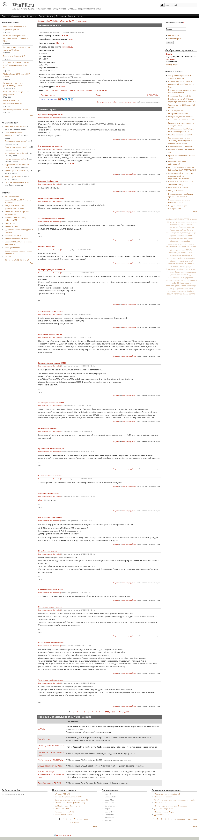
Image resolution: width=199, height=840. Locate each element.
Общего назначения (177, 263)
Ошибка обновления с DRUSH (181, 135)
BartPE (65, 35)
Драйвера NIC (182, 269)
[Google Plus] (59, 99)
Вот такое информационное (50, 518)
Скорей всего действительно (50, 680)
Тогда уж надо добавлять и (16, 182)
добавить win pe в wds (163, 808)
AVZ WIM (41, 729)
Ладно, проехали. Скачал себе (51, 402)
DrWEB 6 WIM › (153, 95)
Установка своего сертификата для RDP (72, 800)
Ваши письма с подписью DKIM (181, 120)
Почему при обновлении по (50, 334)
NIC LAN (8, 256)
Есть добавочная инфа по (16, 153)
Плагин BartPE (101, 90)
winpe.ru (55, 90)
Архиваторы (182, 238)
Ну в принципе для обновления (51, 270)
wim (47, 90)
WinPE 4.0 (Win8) (11, 226)
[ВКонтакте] (68, 99)
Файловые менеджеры (186, 258)
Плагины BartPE (67, 21)
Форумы (41, 21)
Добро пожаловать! (162, 814)
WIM (71, 39)
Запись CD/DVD (187, 253)
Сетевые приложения (174, 280)
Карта (80, 16)
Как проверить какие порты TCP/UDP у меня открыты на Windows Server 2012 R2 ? (180, 140)
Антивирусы (81, 21)
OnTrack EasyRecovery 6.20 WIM (68, 797)
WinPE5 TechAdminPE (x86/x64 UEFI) (70, 803)
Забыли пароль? (175, 38)
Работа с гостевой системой (181, 261)
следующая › (110, 711)
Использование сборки (164, 812)
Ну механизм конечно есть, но (51, 449)
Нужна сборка (160, 803)
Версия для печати (104, 102)
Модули (80, 90)
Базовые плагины (186, 227)
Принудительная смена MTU (180, 146)
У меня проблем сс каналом (50, 476)
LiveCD (72, 90)
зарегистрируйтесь (129, 102)
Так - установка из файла (15, 159)
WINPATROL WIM (62, 808)
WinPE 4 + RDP (10, 223)
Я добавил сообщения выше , (51, 590)
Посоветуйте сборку (163, 797)
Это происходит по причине (50, 146)
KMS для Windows (175, 191)
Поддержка (61, 16)
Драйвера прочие (177, 250)
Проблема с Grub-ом (13, 235)
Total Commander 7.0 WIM (49, 783)
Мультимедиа (174, 253)
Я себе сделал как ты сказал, (50, 311)
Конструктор (172, 258)
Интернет (192, 269)
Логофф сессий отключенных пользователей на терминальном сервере (180, 176)
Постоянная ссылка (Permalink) (49, 118)
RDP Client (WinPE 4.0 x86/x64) (17, 260)
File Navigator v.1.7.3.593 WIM (50, 760)
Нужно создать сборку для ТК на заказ (170, 806)
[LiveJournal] (62, 99)
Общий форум (185, 266)
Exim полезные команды (178, 187)
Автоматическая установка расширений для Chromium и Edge (15, 38)
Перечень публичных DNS (14, 56)
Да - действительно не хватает (51, 219)
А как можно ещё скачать (16, 126)
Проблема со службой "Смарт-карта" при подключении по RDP (16, 65)
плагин (71, 163)
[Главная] (5, 5)
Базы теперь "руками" (47, 428)
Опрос (42, 16)
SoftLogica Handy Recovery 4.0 (67, 806)
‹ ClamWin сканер (47, 95)
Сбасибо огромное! (46, 247)
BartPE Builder (52, 21)
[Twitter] (65, 99)
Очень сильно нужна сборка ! (167, 794)
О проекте (31, 16)
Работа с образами (177, 225)
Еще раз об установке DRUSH (15, 109)
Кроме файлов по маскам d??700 (52, 363)
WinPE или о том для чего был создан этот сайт (174, 800)
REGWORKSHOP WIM (63, 814)
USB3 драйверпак (12, 247)
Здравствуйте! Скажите (15, 170)
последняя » (124, 711)
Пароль (170, 29)
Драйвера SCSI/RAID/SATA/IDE (177, 219)
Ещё (31, 115)
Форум (50, 16)
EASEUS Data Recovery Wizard (51, 765)
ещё (95, 826)
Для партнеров (172, 64)
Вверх (98, 95)
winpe (64, 90)
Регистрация (173, 35)
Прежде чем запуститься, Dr (50, 115)
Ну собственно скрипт (47, 551)
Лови (40, 500)
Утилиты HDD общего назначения (181, 246)
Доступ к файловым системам (181, 288)
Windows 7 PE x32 (62, 794)
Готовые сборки (185, 241)
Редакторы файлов (178, 230)
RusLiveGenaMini (12, 196)
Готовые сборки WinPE (64, 812)
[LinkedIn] (71, 99)
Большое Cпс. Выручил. (48, 181)
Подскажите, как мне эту (15, 141)
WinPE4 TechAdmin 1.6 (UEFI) (17, 238)
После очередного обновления (51, 643)
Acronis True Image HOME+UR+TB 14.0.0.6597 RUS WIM (51, 774)
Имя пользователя (175, 22)
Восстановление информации (181, 244)
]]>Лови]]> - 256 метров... (48, 493)
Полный (60, 43)
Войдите (115, 102)
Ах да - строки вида (13, 176)
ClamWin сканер (45, 739)
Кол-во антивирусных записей (51, 198)
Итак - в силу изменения (15, 147)
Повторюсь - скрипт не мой (50, 607)
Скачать (71, 16)
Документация (18, 16)
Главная (5, 16)
